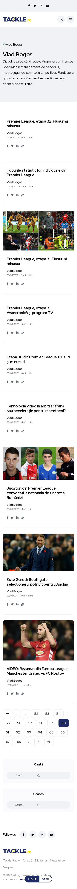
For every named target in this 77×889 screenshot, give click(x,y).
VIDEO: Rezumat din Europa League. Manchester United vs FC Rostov (37, 671)
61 (7, 732)
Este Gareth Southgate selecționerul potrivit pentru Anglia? (37, 582)
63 (29, 732)
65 (51, 732)
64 (40, 732)
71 (38, 741)
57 (30, 723)
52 (36, 713)
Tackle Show (11, 860)
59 (52, 723)
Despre (8, 867)
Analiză (27, 860)
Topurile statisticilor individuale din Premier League (36, 172)
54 (58, 713)
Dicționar (41, 860)
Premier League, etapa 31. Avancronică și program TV (30, 310)
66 (63, 732)
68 (19, 741)
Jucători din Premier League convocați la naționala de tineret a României (36, 493)
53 (47, 713)
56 (19, 723)
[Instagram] (42, 834)
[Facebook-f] (23, 834)
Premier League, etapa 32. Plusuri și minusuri (37, 123)
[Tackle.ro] (17, 19)
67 (8, 741)
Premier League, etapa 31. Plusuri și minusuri (37, 261)
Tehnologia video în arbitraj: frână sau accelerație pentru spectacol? (36, 408)
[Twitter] (32, 834)
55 (8, 723)
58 (41, 723)
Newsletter (58, 860)
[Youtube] (51, 834)
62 (18, 732)
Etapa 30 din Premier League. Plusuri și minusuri (38, 359)
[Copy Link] (22, 146)
